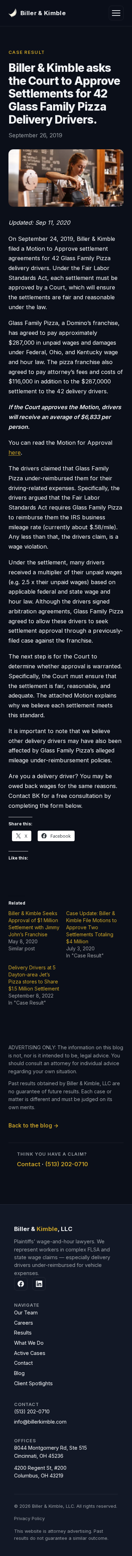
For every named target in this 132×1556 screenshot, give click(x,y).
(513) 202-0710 (66, 1164)
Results (23, 1333)
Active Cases (29, 1353)
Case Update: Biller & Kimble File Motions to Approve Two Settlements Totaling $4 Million (91, 927)
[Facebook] (20, 1284)
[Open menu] (116, 13)
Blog (19, 1373)
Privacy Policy (29, 1518)
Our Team (26, 1313)
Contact (28, 1164)
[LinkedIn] (39, 1284)
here (14, 452)
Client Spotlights (33, 1383)
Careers (23, 1323)
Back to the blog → (33, 1125)
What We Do (29, 1343)
